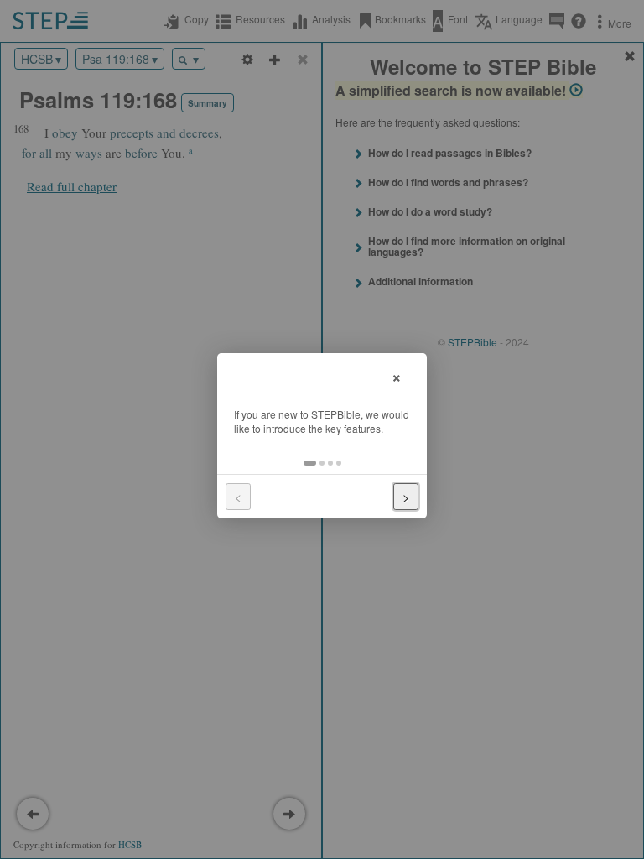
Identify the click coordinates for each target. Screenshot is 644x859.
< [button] (238, 496)
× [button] (397, 375)
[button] (310, 463)
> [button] (405, 496)
